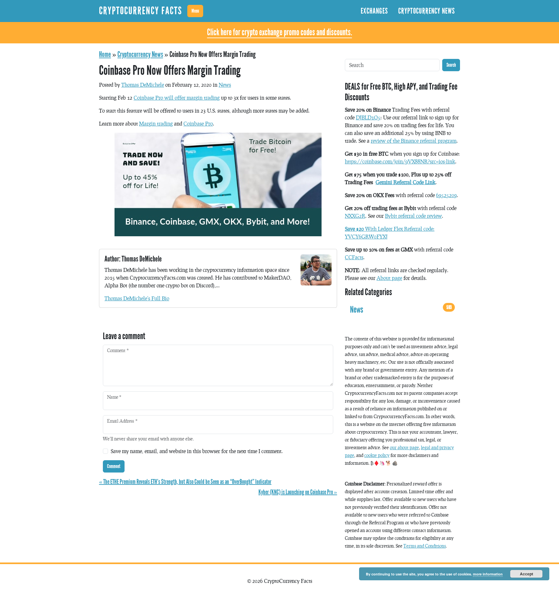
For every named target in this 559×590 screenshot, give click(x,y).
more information (488, 574)
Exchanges (374, 11)
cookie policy (376, 455)
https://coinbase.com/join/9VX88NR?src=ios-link (400, 161)
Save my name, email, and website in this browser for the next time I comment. (197, 451)
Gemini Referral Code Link (405, 182)
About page (389, 278)
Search (451, 65)
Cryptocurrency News (426, 11)
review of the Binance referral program (413, 141)
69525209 (446, 195)
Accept (526, 574)
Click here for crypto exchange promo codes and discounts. (279, 32)
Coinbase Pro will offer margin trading (177, 98)
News (225, 85)
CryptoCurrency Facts (140, 11)
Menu (195, 11)
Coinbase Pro (198, 123)
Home (105, 54)
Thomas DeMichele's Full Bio (136, 298)
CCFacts (354, 257)
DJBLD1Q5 (368, 117)
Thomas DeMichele (142, 85)
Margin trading (156, 123)
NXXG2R (355, 216)
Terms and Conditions (424, 546)
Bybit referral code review (413, 216)
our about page (404, 447)
